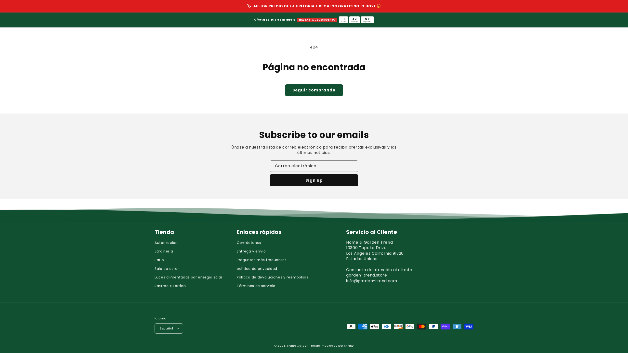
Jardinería (164, 251)
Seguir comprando (314, 90)
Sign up (314, 180)
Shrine (349, 346)
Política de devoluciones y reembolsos (272, 277)
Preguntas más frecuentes (262, 259)
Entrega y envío (251, 251)
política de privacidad (257, 268)
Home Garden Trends (303, 346)
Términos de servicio (256, 285)
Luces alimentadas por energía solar (188, 277)
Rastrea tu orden (170, 285)
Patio (159, 259)
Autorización (166, 242)
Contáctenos (249, 242)
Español (166, 328)
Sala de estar (167, 268)
